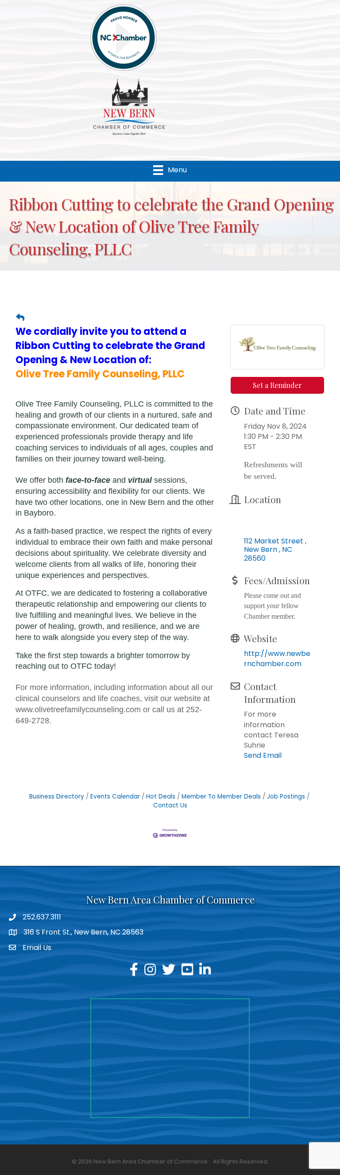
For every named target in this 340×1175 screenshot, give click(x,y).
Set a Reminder (277, 385)
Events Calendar (115, 796)
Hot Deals (160, 796)
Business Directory (56, 796)
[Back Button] (20, 318)
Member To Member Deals (221, 796)
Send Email (263, 755)
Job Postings (286, 796)
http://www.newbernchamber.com (277, 658)
